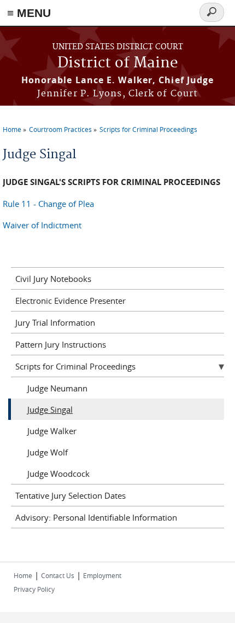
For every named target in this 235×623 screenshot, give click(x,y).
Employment (102, 575)
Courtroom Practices (60, 129)
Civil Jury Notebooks (53, 278)
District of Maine (117, 63)
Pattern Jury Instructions (60, 344)
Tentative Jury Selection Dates (70, 495)
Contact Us (57, 575)
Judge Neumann (57, 388)
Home (12, 129)
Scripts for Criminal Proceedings (148, 129)
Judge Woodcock (58, 473)
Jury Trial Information (55, 322)
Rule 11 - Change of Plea (48, 203)
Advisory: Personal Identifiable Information (96, 517)
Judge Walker (52, 430)
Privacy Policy (34, 589)
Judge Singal (50, 409)
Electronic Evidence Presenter (70, 300)
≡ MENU (29, 13)
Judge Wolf (47, 452)
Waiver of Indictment (42, 225)
